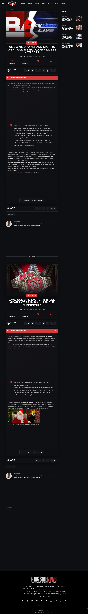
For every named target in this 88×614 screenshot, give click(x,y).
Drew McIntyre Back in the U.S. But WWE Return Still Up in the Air (67, 37)
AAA (50, 3)
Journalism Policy (60, 605)
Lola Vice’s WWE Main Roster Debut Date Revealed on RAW (67, 28)
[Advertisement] (32, 184)
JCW (56, 3)
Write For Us (17, 605)
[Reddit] (54, 70)
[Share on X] (39, 208)
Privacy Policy (75, 605)
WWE (30, 3)
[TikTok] (61, 601)
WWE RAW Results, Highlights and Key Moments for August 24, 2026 (67, 46)
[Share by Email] (54, 208)
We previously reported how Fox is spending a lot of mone (24, 162)
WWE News (12, 9)
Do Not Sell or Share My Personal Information (44, 612)
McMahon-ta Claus (27, 402)
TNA (43, 3)
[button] (68, 3)
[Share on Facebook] (36, 208)
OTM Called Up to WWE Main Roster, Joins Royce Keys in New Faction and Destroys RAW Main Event (68, 19)
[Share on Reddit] (51, 208)
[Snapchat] (51, 70)
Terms (85, 605)
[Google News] (32, 70)
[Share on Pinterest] (47, 208)
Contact (48, 605)
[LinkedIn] (36, 70)
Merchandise (29, 605)
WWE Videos (64, 16)
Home (23, 3)
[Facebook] (25, 70)
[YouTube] (43, 70)
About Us (39, 605)
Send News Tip (6, 605)
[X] (28, 70)
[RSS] (66, 601)
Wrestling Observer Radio (28, 87)
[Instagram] (47, 70)
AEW (37, 3)
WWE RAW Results (66, 43)
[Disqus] (32, 531)
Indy (63, 3)
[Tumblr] (46, 601)
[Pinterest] (39, 70)
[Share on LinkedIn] (43, 208)
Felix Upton (22, 56)
